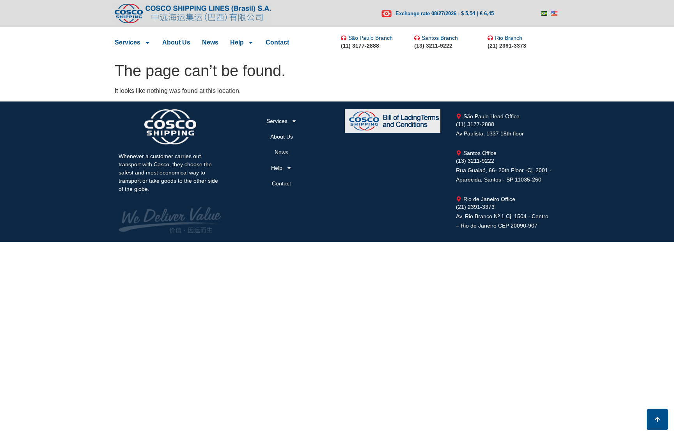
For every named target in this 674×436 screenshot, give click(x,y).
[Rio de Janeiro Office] (458, 199)
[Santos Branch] (417, 38)
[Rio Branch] (490, 38)
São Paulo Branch (370, 38)
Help (237, 42)
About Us (176, 42)
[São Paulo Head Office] (458, 116)
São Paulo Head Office (491, 116)
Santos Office (480, 153)
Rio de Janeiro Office (489, 199)
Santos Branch (440, 38)
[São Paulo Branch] (343, 38)
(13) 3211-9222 (433, 46)
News (210, 42)
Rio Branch (508, 38)
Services (127, 42)
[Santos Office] (458, 153)
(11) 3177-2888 (360, 46)
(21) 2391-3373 (507, 46)
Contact (277, 42)
